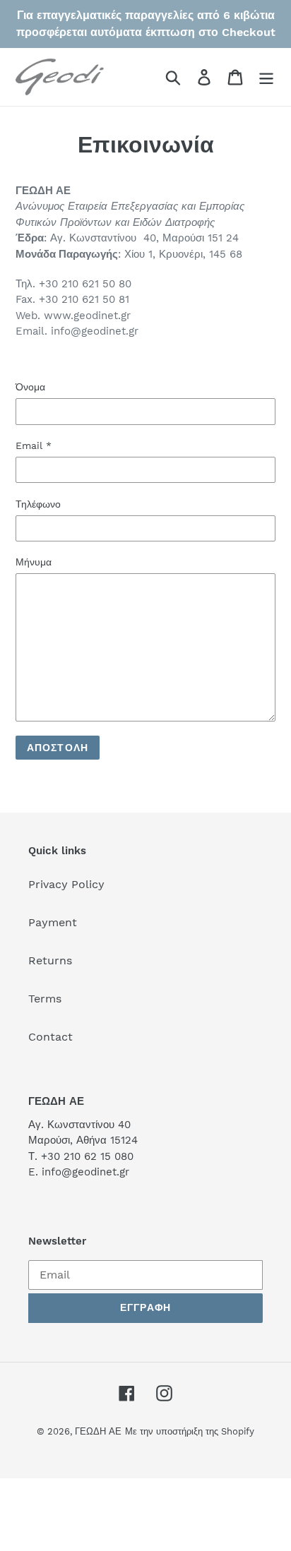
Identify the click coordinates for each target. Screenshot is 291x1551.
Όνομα (30, 387)
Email (34, 445)
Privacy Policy (66, 884)
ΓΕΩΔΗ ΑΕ (98, 1431)
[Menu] (266, 77)
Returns (50, 960)
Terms (44, 998)
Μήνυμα (34, 562)
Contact (50, 1036)
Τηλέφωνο (38, 504)
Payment (52, 922)
